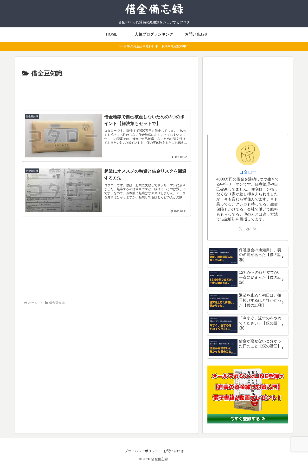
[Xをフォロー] (241, 229)
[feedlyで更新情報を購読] (248, 229)
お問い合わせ (173, 451)
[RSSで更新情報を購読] (255, 229)
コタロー (248, 172)
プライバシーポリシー (141, 451)
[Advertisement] (106, 93)
